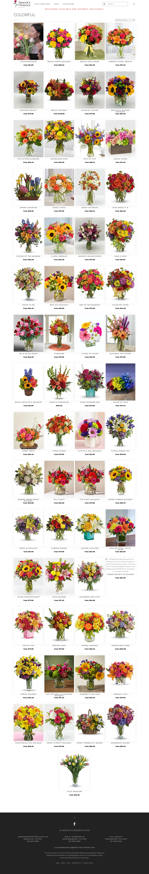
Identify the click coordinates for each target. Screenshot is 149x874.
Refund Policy (77, 863)
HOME (57, 863)
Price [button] (15, 20)
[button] (74, 818)
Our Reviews (68, 4)
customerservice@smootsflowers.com (74, 847)
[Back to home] (22, 4)
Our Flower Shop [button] (42, 4)
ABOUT (63, 863)
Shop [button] (56, 4)
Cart (68, 863)
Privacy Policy (88, 863)
